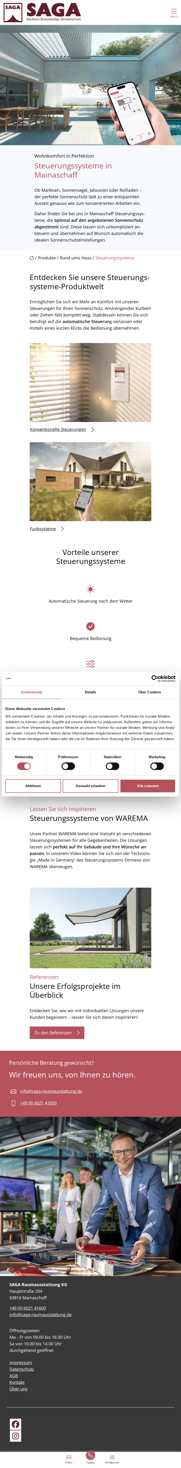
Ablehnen (33, 786)
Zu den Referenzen (53, 1032)
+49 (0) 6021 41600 (38, 1103)
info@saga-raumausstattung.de (51, 1091)
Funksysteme (43, 528)
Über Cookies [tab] (149, 692)
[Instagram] (15, 1436)
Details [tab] (90, 692)
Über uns (18, 1389)
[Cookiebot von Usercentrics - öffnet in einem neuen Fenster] (155, 678)
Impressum (20, 1362)
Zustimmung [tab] (31, 692)
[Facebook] (15, 1424)
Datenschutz (21, 1369)
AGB (13, 1375)
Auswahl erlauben (90, 786)
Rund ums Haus (75, 258)
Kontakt (17, 1382)
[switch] (68, 766)
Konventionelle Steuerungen (58, 429)
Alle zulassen (148, 786)
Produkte (47, 258)
